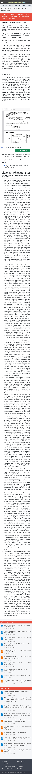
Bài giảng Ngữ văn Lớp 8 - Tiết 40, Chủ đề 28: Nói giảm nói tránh (17, 750)
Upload (23, 5)
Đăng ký (11, 5)
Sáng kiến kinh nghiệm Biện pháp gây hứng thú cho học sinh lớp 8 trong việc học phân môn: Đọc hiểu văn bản (17, 707)
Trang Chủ (4, 5)
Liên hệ (29, 5)
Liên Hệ (6, 763)
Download (23, 150)
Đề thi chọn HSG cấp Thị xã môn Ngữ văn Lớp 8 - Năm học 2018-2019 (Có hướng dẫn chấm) (17, 738)
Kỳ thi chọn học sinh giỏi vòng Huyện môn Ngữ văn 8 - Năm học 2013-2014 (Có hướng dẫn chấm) (17, 744)
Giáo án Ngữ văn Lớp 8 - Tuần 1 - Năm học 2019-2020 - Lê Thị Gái (17, 644)
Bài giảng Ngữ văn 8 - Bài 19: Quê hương (15, 732)
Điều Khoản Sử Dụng (9, 766)
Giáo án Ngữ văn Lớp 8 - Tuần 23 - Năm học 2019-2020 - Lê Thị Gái (17, 625)
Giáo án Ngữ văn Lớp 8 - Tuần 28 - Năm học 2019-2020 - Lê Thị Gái (17, 638)
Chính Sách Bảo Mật (9, 768)
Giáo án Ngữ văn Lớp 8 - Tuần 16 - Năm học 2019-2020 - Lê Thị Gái (17, 632)
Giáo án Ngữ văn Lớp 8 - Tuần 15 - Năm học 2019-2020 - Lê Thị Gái (17, 663)
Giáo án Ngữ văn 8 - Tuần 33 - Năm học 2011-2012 (17, 675)
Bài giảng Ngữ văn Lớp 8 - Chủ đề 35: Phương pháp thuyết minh (17, 651)
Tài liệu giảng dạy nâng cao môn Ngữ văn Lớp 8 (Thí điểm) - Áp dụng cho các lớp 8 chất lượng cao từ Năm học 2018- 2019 (17, 699)
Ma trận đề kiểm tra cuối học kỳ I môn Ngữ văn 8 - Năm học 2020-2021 (17, 692)
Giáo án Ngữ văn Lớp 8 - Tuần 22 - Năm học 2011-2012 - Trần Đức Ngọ (17, 670)
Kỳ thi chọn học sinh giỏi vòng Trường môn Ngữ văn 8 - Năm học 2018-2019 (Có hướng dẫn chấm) (17, 714)
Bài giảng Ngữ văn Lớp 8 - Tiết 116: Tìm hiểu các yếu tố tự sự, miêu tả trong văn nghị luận (17, 681)
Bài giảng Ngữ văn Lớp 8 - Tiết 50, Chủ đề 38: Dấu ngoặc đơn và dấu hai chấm (17, 657)
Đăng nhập (17, 5)
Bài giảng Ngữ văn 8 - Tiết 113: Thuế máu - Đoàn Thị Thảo (17, 727)
